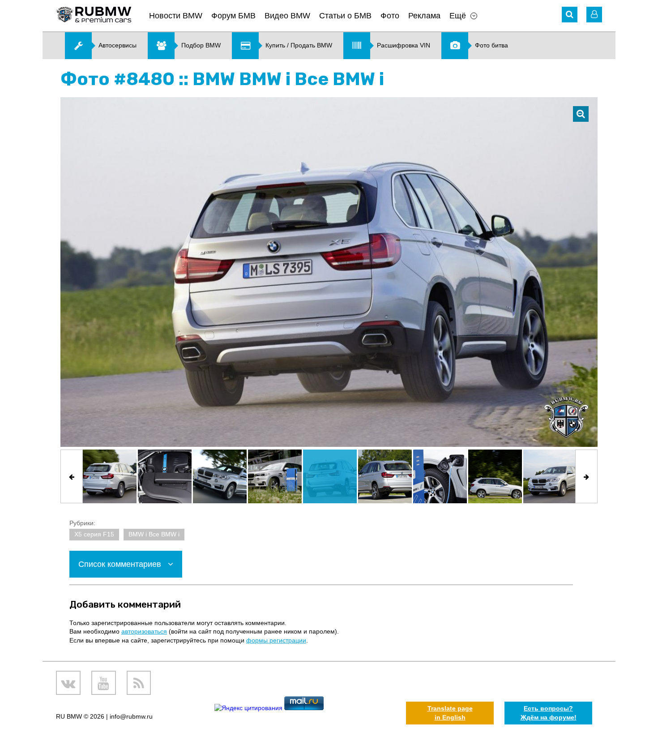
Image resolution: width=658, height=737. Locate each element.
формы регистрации (276, 640)
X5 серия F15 (94, 534)
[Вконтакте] (68, 683)
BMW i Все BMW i (153, 534)
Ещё (457, 15)
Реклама (424, 15)
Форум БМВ (233, 15)
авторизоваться (144, 631)
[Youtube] (103, 683)
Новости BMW (175, 15)
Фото (389, 15)
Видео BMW (287, 15)
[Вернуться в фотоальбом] (581, 114)
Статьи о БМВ (345, 15)
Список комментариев (120, 564)
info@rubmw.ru (131, 716)
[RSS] (139, 683)
